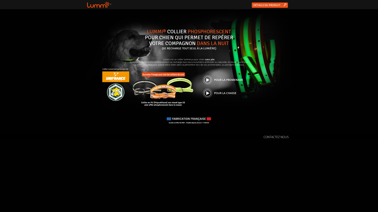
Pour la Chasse (225, 93)
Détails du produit (266, 5)
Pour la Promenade (228, 80)
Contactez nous (276, 137)
